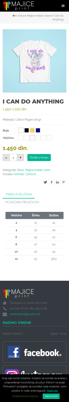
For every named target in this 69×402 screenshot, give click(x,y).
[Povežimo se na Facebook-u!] (34, 352)
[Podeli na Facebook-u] (51, 182)
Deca (21, 15)
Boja (6, 130)
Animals (19, 174)
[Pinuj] (63, 182)
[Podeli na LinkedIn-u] (57, 182)
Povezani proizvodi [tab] (22, 202)
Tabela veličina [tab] (18, 194)
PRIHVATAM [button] (51, 396)
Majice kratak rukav (38, 15)
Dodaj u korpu (39, 157)
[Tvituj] (45, 182)
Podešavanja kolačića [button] (25, 396)
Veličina (8, 138)
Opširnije (52, 390)
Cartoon (30, 174)
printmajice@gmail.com (25, 314)
